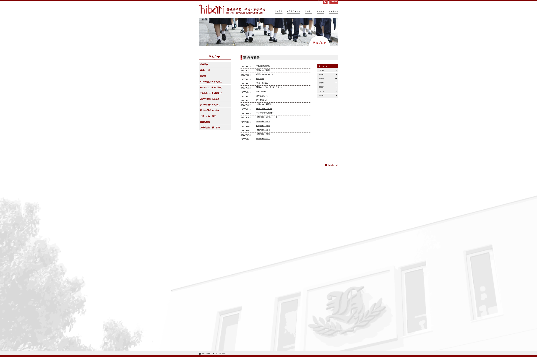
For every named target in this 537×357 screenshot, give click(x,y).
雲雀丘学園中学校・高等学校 (232, 9)
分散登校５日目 (263, 121)
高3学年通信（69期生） (210, 110)
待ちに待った (262, 100)
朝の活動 (260, 78)
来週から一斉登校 (264, 104)
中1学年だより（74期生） (211, 82)
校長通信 (204, 64)
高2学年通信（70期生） (210, 104)
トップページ (206, 353)
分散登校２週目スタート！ (268, 117)
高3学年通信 (220, 353)
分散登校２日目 (263, 134)
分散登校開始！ (263, 138)
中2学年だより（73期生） (211, 87)
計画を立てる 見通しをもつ (269, 87)
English (334, 2)
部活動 (203, 76)
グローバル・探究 (208, 116)
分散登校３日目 (263, 130)
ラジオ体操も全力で (265, 113)
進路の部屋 (205, 122)
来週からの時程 (263, 70)
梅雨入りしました (264, 108)
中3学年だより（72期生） (211, 93)
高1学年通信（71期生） (210, 99)
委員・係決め (262, 83)
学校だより (205, 70)
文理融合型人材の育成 (210, 127)
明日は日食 (261, 91)
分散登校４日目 (263, 126)
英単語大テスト (263, 96)
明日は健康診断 (263, 66)
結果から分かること (265, 74)
